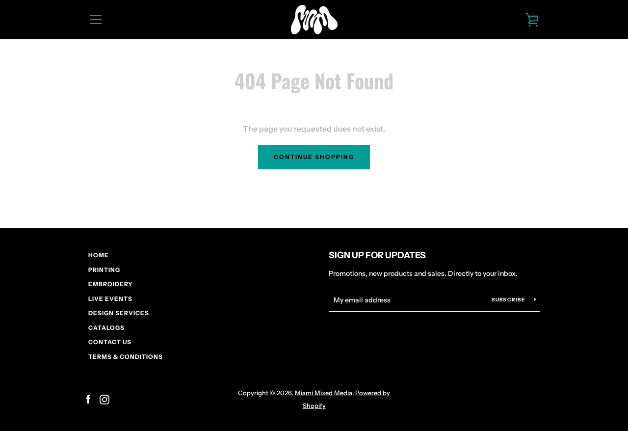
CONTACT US (109, 342)
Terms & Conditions (125, 356)
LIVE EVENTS (110, 298)
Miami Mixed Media (323, 393)
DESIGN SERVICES (118, 313)
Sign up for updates (377, 255)
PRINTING (104, 269)
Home (98, 255)
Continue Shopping (314, 157)
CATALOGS (106, 327)
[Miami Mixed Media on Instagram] (104, 399)
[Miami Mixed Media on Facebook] (88, 399)
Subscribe (509, 299)
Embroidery (110, 284)
